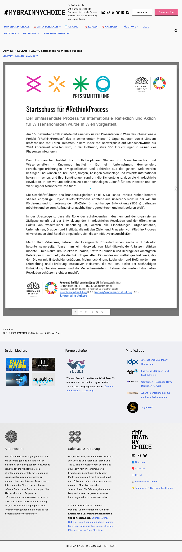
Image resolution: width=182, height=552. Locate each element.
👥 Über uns (138, 462)
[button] (142, 12)
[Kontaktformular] (103, 12)
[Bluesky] (118, 12)
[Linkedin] (123, 12)
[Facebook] (128, 12)
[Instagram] (108, 12)
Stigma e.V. (147, 407)
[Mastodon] (113, 12)
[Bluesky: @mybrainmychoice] (145, 455)
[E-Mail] (133, 455)
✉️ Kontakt (137, 475)
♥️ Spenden (138, 468)
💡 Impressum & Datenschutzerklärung (152, 488)
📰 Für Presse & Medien (144, 481)
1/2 (75, 312)
